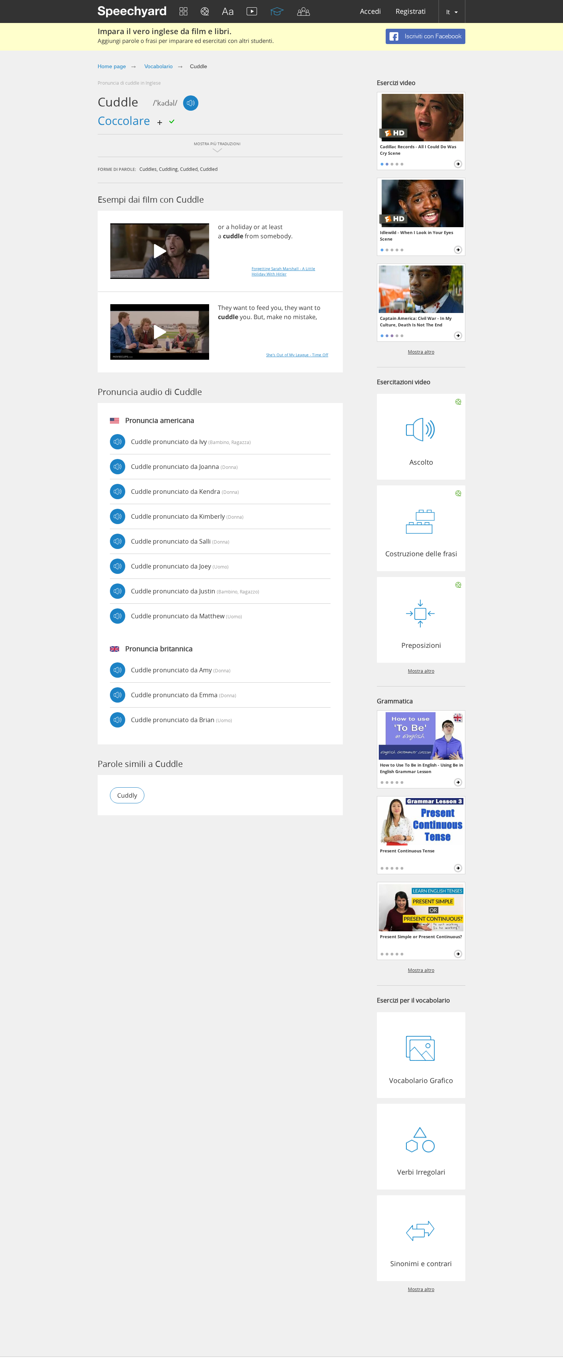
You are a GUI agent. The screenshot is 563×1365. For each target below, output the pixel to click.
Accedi (370, 12)
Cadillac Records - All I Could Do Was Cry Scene (418, 150)
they (291, 307)
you (276, 307)
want (240, 307)
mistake (304, 317)
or (221, 227)
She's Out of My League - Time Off (297, 354)
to (252, 307)
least (276, 227)
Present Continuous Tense (407, 851)
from (252, 236)
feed (263, 307)
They (225, 307)
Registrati (411, 12)
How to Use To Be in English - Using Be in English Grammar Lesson (421, 768)
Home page (112, 66)
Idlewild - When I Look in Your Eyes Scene (416, 235)
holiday (241, 227)
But (258, 317)
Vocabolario (158, 66)
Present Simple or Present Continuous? (421, 936)
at (264, 227)
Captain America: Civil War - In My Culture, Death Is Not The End (416, 321)
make (274, 317)
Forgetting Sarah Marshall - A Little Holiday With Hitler (283, 271)
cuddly (127, 795)
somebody (275, 236)
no (287, 317)
